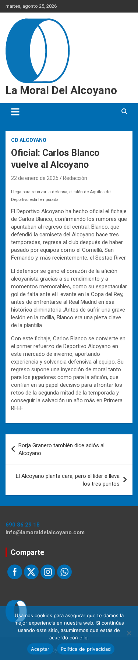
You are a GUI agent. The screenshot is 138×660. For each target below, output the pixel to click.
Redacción (75, 178)
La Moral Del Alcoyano (61, 90)
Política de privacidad (86, 649)
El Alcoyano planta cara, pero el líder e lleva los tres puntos (68, 480)
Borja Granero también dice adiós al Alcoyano (61, 449)
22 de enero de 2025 (35, 178)
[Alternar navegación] (15, 111)
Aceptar (40, 649)
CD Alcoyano (28, 140)
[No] (128, 633)
